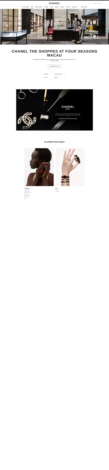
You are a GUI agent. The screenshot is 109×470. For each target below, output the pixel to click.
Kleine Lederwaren (27, 192)
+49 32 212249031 (19, 209)
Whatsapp (11, 209)
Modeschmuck (27, 195)
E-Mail (15, 207)
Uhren (56, 190)
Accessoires (26, 196)
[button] (32, 7)
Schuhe (25, 194)
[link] (99, 3)
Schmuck (57, 191)
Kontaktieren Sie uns (54, 66)
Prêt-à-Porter (26, 190)
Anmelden (73, 209)
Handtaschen (26, 191)
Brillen (25, 198)
